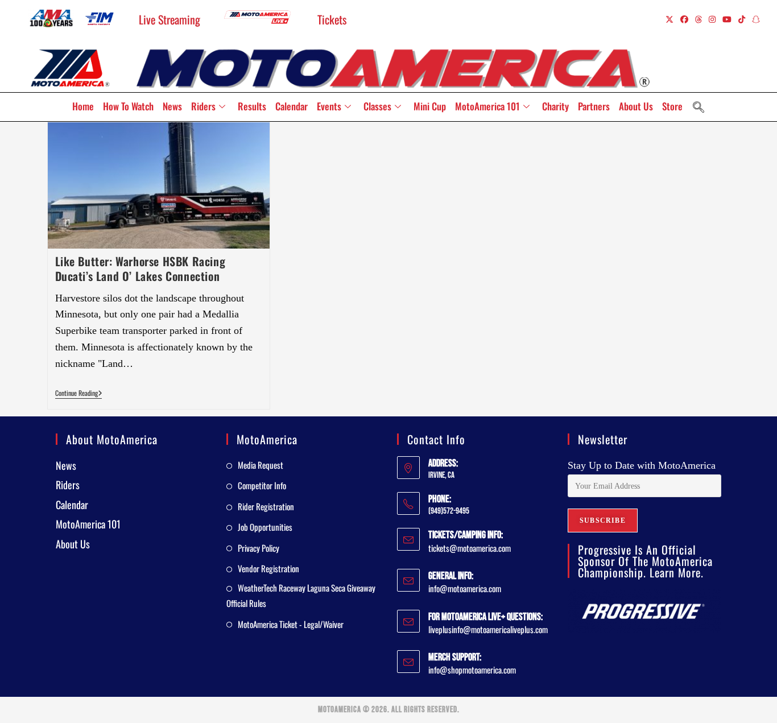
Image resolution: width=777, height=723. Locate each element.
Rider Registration (266, 506)
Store (672, 106)
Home (83, 106)
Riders (203, 106)
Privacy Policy (258, 548)
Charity (555, 106)
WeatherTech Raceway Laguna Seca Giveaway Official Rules (300, 595)
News (172, 106)
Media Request (260, 464)
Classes (377, 106)
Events (329, 106)
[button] (698, 107)
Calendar (291, 106)
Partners (594, 106)
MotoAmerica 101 (487, 106)
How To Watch (128, 106)
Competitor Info (262, 485)
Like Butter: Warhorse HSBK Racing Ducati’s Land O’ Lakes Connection (140, 268)
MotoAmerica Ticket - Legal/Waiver (291, 624)
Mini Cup (430, 106)
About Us (636, 106)
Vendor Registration (268, 568)
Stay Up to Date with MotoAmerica (642, 465)
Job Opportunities (265, 526)
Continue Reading (78, 393)
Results (252, 106)
